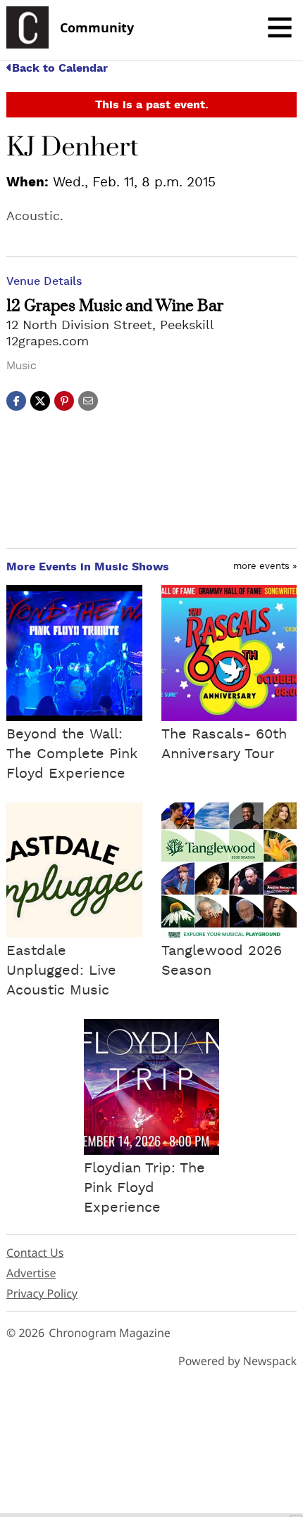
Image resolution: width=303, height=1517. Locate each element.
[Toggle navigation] (279, 27)
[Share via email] (88, 400)
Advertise (31, 1273)
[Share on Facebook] (16, 400)
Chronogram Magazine (110, 1333)
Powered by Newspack (237, 1361)
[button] (64, 400)
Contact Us (34, 1252)
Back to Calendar (60, 68)
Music (21, 365)
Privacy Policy (42, 1293)
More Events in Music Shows (87, 566)
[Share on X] (40, 400)
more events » (265, 566)
